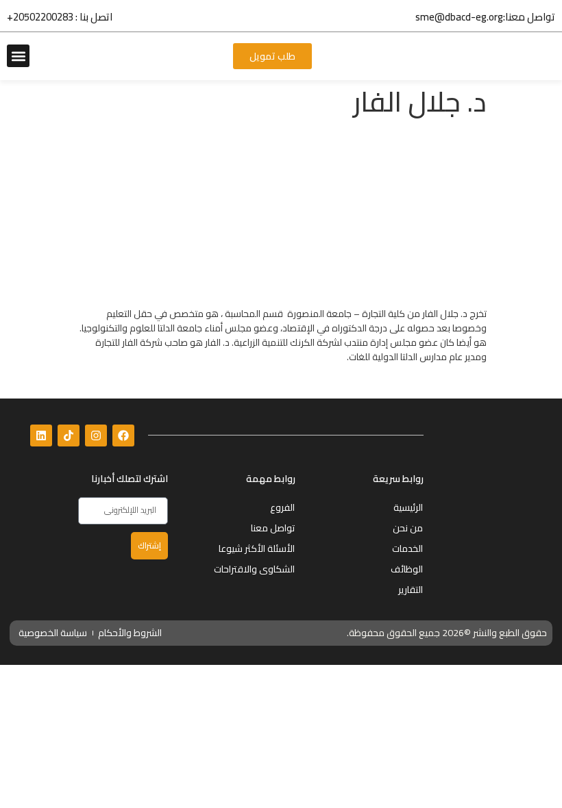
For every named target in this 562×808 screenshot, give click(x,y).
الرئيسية (408, 507)
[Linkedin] (41, 435)
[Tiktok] (69, 435)
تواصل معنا (273, 528)
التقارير (410, 589)
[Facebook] (123, 435)
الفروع (282, 507)
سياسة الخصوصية (53, 633)
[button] (18, 56)
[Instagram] (96, 435)
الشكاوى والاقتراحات (254, 569)
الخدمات (407, 548)
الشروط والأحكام (130, 633)
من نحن (408, 528)
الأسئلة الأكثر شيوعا (257, 548)
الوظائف (407, 569)
